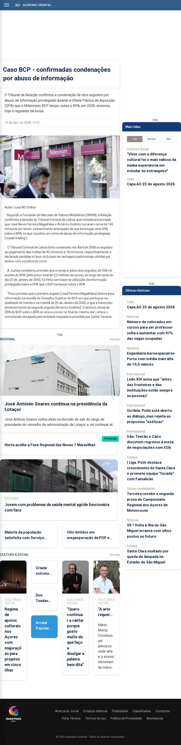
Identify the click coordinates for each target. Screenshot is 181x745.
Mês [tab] (168, 139)
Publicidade (120, 711)
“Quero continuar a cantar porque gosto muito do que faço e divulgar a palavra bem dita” (75, 637)
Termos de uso (95, 718)
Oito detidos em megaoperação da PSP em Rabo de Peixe (90, 537)
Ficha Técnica (71, 718)
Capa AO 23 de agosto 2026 (151, 184)
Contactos (163, 711)
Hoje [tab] (134, 139)
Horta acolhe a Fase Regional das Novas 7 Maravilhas (50, 445)
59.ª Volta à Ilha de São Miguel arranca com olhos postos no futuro (149, 530)
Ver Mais (114, 339)
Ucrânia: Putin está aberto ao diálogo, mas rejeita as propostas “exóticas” (149, 416)
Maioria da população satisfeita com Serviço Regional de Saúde (24, 537)
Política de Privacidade (126, 718)
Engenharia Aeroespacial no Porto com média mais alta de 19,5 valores (151, 358)
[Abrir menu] (6, 5)
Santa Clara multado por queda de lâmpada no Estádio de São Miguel (148, 556)
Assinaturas (155, 718)
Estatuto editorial (95, 711)
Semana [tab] (151, 139)
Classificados (142, 711)
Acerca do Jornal (67, 711)
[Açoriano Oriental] (13, 722)
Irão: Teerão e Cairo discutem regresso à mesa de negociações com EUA (150, 442)
